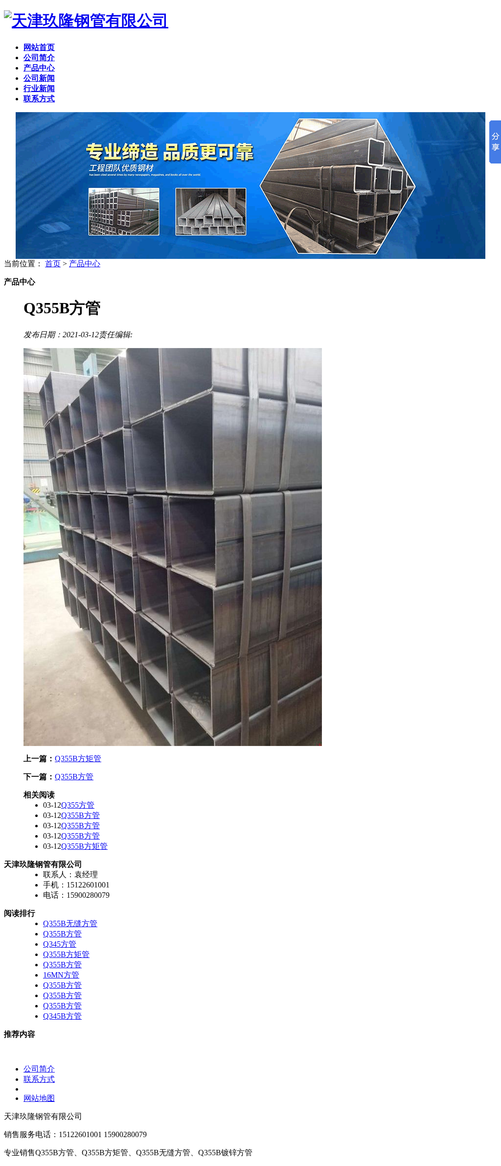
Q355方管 (77, 805)
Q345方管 (59, 944)
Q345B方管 (62, 1016)
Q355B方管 (74, 776)
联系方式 (39, 1079)
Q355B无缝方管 (70, 923)
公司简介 (39, 1069)
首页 (53, 263)
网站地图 (39, 1098)
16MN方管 (61, 975)
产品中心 (84, 263)
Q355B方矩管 (78, 758)
